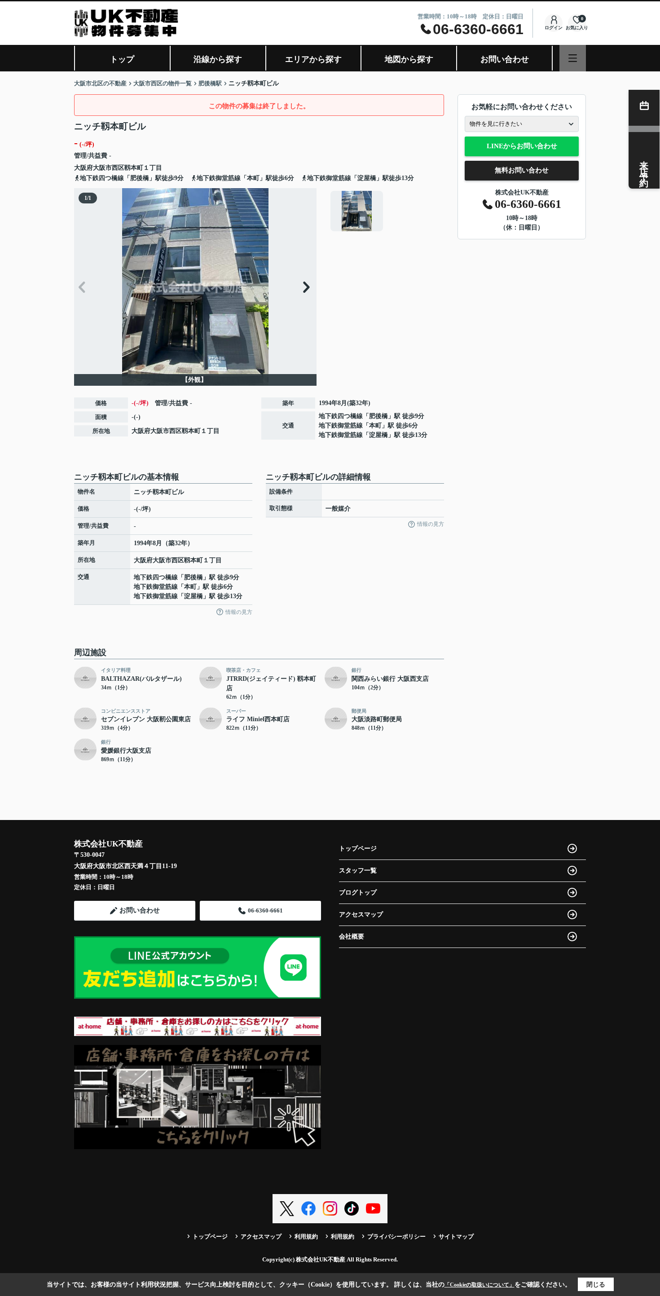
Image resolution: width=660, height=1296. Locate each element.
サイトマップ (456, 1236)
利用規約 (306, 1236)
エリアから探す (313, 59)
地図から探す (409, 59)
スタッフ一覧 (358, 870)
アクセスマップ (361, 914)
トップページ (358, 848)
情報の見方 (238, 612)
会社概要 (351, 936)
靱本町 (133, 167)
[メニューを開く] (572, 58)
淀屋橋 (378, 435)
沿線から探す (218, 59)
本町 (375, 425)
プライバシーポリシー (396, 1236)
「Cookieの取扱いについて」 (479, 1285)
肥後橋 (378, 416)
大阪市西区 (108, 167)
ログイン (554, 27)
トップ (122, 59)
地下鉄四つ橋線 (341, 416)
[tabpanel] (386, 211)
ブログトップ (358, 892)
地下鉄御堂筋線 (341, 425)
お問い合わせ (504, 59)
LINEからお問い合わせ (522, 146)
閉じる (595, 1284)
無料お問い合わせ (522, 170)
